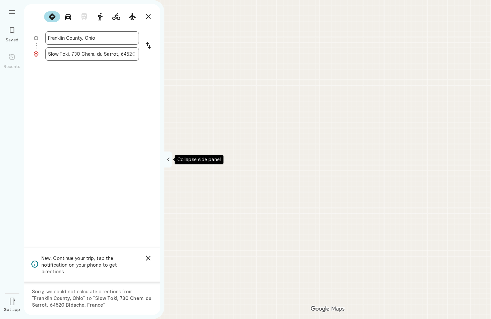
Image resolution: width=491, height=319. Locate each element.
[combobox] (92, 38)
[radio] (52, 16)
